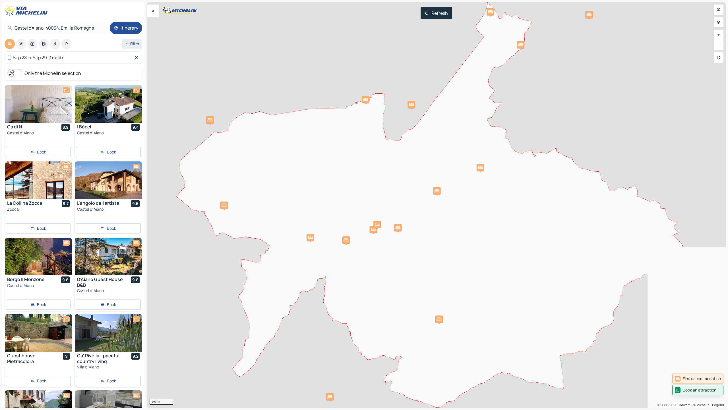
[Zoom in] (718, 35)
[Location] (718, 57)
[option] (10, 44)
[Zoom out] (718, 45)
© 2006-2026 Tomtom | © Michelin (683, 404)
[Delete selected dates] (137, 57)
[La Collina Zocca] (38, 180)
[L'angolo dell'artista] (108, 180)
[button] (365, 99)
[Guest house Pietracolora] (38, 333)
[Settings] (718, 22)
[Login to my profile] (718, 10)
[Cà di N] (38, 104)
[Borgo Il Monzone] (38, 256)
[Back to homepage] (27, 11)
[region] (436, 205)
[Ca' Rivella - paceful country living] (108, 333)
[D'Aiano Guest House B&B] (108, 256)
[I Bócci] (108, 104)
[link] (697, 379)
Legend (718, 404)
